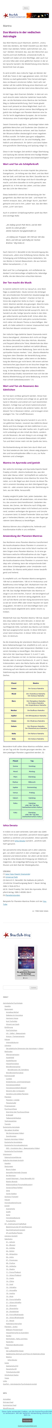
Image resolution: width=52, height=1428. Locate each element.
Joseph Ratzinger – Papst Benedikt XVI (20, 1178)
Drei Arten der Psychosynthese (17, 1112)
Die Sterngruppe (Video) (15, 1133)
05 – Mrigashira (11, 1254)
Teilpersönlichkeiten (13, 1118)
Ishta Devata (20, 841)
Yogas (7, 1378)
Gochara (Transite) (11, 1196)
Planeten (8, 1097)
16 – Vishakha (11, 1287)
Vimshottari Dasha (11, 1375)
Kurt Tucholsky (11, 1021)
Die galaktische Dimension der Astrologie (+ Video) (24, 1048)
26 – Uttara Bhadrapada (15, 1317)
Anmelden (7, 1399)
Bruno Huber (11, 1169)
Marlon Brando (11, 1181)
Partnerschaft (10, 1076)
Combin (9, 1079)
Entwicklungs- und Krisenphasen (18, 1082)
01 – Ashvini (10, 1242)
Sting (8, 1190)
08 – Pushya (10, 1263)
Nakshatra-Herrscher (14, 1323)
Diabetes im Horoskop (14, 1015)
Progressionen (10, 1106)
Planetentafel (11, 1103)
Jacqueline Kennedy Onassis (16, 1172)
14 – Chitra (10, 1281)
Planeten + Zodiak (12, 1100)
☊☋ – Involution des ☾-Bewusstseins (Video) (23, 1148)
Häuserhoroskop (12, 1063)
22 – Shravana (11, 1305)
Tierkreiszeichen (11, 1121)
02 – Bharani (10, 1245)
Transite (8, 1124)
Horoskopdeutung (13, 1218)
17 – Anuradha (11, 1290)
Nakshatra (8, 1239)
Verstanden (27, 1420)
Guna (8, 1215)
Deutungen (9, 1009)
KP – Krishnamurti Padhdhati (15, 1224)
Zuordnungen (11, 1136)
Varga (7, 1363)
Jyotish (7, 1206)
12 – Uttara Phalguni (13, 1275)
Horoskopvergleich (13, 1085)
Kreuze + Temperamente (15, 1036)
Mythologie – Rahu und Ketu (17, 1339)
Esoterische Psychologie (13, 1151)
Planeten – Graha (11, 1326)
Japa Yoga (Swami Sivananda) (18, 874)
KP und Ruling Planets (14, 1233)
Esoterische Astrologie (11, 1127)
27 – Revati (10, 1320)
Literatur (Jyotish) (11, 1236)
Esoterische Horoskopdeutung (16, 1145)
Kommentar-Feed (9, 1405)
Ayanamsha (10, 1209)
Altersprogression (12, 1054)
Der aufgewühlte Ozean (15, 1351)
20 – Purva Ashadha (13, 1299)
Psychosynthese (11, 1109)
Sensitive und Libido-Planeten (17, 1094)
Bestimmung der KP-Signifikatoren (19, 1227)
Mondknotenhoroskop (14, 1073)
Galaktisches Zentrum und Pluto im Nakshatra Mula (25, 1354)
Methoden (8, 1051)
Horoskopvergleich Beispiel (16, 1088)
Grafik (8, 1212)
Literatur (8, 1045)
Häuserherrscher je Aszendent (17, 1333)
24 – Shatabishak (12, 1311)
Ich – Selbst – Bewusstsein (15, 1033)
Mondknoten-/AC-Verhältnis (18, 1069)
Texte (7, 1348)
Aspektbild (10, 1057)
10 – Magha (10, 1269)
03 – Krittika (10, 1248)
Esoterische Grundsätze (13, 1142)
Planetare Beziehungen (14, 1345)
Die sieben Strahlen (12, 1130)
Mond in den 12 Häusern (15, 1091)
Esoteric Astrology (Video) (14, 1139)
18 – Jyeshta (10, 1293)
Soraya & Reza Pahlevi (14, 1187)
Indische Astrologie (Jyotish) (13, 1160)
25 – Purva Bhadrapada (14, 1314)
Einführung (9, 1027)
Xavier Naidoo (11, 1193)
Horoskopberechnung (13, 1203)
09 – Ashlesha (11, 1266)
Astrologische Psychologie (12, 1003)
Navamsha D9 (11, 1369)
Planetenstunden (13, 895)
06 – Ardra (10, 1257)
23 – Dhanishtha (12, 1308)
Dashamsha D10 (12, 1366)
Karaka (8, 1336)
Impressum (7, 1154)
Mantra (9, 1357)
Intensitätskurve (12, 1042)
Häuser (7, 1039)
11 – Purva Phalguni (13, 1272)
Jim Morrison (11, 1175)
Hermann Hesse (12, 1018)
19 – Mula (9, 1296)
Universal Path (12, 877)
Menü (26, 8)
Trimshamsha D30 (13, 1372)
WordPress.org (8, 1408)
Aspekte (8, 1006)
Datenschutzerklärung (13, 1157)
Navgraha (9, 1342)
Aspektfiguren (11, 1060)
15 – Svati (9, 1284)
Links (5, 1381)
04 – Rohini (10, 1251)
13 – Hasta (10, 1278)
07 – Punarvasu (12, 1260)
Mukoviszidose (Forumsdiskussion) (19, 1184)
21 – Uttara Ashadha (13, 1302)
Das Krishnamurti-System (15, 1230)
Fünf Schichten (11, 1030)
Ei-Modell (9, 1115)
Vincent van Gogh (12, 1024)
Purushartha (11, 1221)
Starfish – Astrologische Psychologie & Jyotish (20, 1384)
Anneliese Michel (12, 1012)
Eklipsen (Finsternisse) (14, 1329)
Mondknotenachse (13, 1066)
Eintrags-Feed (8, 1402)
